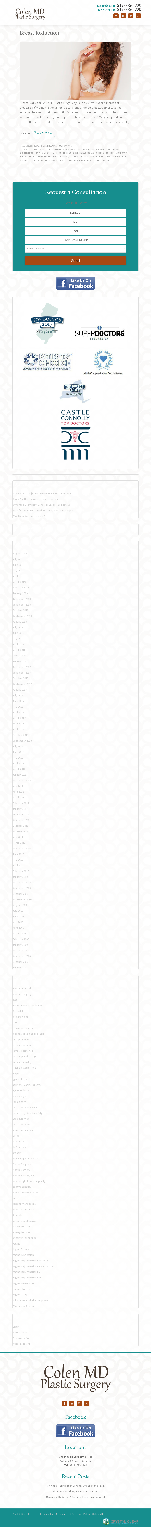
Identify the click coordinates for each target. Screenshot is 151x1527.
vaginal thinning (22, 1289)
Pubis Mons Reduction (25, 1192)
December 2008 (22, 950)
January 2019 (20, 593)
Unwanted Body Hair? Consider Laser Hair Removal (42, 504)
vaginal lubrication (23, 1254)
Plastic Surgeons (22, 1164)
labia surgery (20, 1096)
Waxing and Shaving (24, 1306)
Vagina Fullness (21, 1249)
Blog (36, 145)
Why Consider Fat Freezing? (29, 516)
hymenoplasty (21, 1090)
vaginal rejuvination (24, 1283)
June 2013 (18, 752)
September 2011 (22, 831)
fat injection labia (23, 1039)
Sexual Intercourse (23, 1209)
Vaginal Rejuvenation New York (30, 1260)
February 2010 (21, 871)
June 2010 (18, 854)
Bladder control (22, 988)
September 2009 (22, 899)
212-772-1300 (119, 5)
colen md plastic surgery (95, 156)
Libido (16, 1135)
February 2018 (21, 655)
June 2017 (18, 701)
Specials (17, 1215)
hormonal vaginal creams (27, 1084)
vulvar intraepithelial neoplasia (30, 1300)
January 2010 (20, 876)
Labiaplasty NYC (22, 1124)
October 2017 (21, 678)
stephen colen (100, 160)
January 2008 (20, 967)
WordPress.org (21, 1343)
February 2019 (21, 587)
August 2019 (20, 553)
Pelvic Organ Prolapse (25, 1158)
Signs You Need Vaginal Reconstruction (35, 499)
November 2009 (22, 888)
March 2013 (19, 769)
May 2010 (18, 859)
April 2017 (18, 712)
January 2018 (20, 661)
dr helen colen (38, 160)
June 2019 (18, 564)
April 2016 (18, 723)
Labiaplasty (19, 1101)
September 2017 (22, 684)
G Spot (16, 1073)
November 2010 (22, 848)
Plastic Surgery (21, 1169)
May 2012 (18, 786)
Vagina (16, 1243)
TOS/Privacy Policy (79, 1514)
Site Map (61, 1514)
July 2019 (18, 559)
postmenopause (22, 1186)
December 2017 (22, 667)
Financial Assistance (24, 1067)
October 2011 (21, 825)
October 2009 (21, 893)
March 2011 (19, 842)
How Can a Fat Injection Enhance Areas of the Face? (42, 493)
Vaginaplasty (20, 1294)
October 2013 (21, 735)
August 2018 (20, 621)
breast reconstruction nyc (70, 153)
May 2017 (18, 706)
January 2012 (20, 808)
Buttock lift (19, 1011)
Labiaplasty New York (25, 1107)
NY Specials (19, 1147)
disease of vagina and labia (28, 1033)
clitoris (17, 1022)
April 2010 (18, 865)
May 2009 (18, 922)
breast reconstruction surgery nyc (107, 153)
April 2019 (18, 576)
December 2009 (22, 882)
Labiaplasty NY (21, 1118)
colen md (74, 156)
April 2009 (18, 927)
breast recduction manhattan (51, 149)
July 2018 (18, 627)
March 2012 (19, 797)
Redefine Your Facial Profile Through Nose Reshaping (43, 510)
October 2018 (21, 610)
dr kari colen (55, 160)
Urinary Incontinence (24, 1238)
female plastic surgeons (27, 1056)
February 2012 (21, 803)
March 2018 (19, 650)
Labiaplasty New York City (27, 1113)
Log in (16, 1326)
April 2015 (18, 729)
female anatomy (22, 1045)
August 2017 (20, 689)
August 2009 (20, 905)
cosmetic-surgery (23, 1028)
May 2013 (18, 757)
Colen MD (97, 1514)
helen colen (71, 160)
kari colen (85, 160)
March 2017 (19, 718)
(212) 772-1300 (78, 1465)
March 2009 (19, 933)
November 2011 (22, 820)
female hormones (23, 1050)
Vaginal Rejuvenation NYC (27, 1277)
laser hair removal (23, 1130)
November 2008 (22, 956)
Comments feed (22, 1338)
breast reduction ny (31, 156)
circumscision (21, 1016)
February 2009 (21, 939)
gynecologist (20, 1079)
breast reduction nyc (56, 156)
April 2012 (18, 791)
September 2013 (22, 740)
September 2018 (22, 616)
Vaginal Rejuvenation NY (26, 1271)
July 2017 (18, 695)
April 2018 (18, 644)
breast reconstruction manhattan (90, 149)
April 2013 (18, 763)
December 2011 (22, 814)
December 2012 (22, 780)
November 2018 (22, 604)
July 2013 (18, 746)
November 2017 (22, 672)
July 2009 (18, 910)
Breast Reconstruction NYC (56, 145)
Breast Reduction (39, 33)
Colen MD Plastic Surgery (50, 13)
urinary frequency (23, 1232)
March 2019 (19, 582)
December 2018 (22, 599)
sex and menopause (24, 1203)
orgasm (17, 1153)
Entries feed (20, 1332)
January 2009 (20, 945)
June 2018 (18, 633)
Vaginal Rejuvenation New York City (33, 1266)
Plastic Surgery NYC (24, 1175)
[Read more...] (43, 132)
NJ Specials (19, 1141)
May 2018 (18, 638)
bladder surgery (22, 994)
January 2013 (20, 774)
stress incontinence (24, 1221)
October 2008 (21, 961)
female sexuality (22, 1062)
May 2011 (18, 837)
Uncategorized (21, 1226)
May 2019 (18, 570)
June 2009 (18, 916)
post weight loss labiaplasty (29, 1181)
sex (15, 1198)
